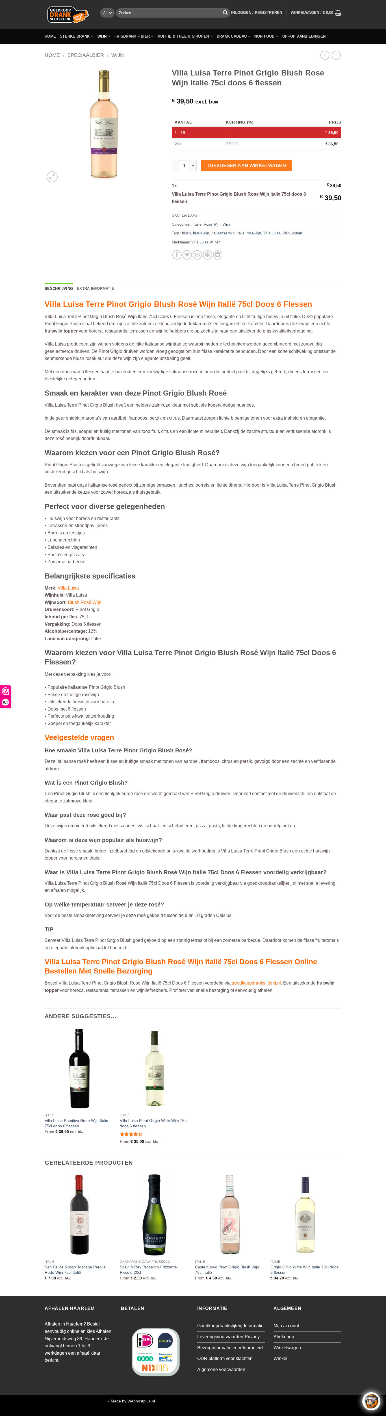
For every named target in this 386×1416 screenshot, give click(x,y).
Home (50, 36)
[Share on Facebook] (177, 255)
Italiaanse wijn (223, 233)
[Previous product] (336, 55)
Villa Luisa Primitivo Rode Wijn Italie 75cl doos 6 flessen (76, 1123)
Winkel (280, 1358)
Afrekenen (284, 1336)
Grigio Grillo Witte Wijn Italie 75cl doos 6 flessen (304, 1270)
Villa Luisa (271, 233)
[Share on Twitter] (187, 255)
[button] (256, 12)
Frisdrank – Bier (132, 36)
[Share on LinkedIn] (217, 255)
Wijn (102, 36)
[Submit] (225, 13)
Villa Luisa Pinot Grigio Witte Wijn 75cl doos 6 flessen (153, 1123)
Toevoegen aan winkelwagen (246, 165)
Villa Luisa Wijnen (205, 242)
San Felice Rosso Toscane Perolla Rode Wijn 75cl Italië (75, 1270)
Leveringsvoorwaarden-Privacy (228, 1336)
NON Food (264, 36)
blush (186, 233)
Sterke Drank (75, 36)
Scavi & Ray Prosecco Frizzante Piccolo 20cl (148, 1270)
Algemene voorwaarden (221, 1369)
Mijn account (286, 1325)
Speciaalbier (85, 55)
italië (240, 233)
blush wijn (201, 233)
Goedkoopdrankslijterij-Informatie (230, 1325)
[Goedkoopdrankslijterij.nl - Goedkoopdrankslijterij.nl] (68, 14)
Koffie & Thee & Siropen (183, 36)
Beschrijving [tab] (59, 288)
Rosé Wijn (212, 224)
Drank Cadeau (232, 36)
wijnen (297, 233)
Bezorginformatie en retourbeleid (230, 1347)
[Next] (339, 1234)
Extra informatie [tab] (95, 288)
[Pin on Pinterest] (207, 255)
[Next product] (324, 55)
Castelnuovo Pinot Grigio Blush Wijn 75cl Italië (227, 1270)
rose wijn (254, 233)
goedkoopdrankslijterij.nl (256, 983)
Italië (197, 224)
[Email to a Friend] (197, 255)
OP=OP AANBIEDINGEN (304, 36)
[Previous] (45, 1234)
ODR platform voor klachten (225, 1358)
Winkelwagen (287, 1347)
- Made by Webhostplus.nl (131, 1401)
